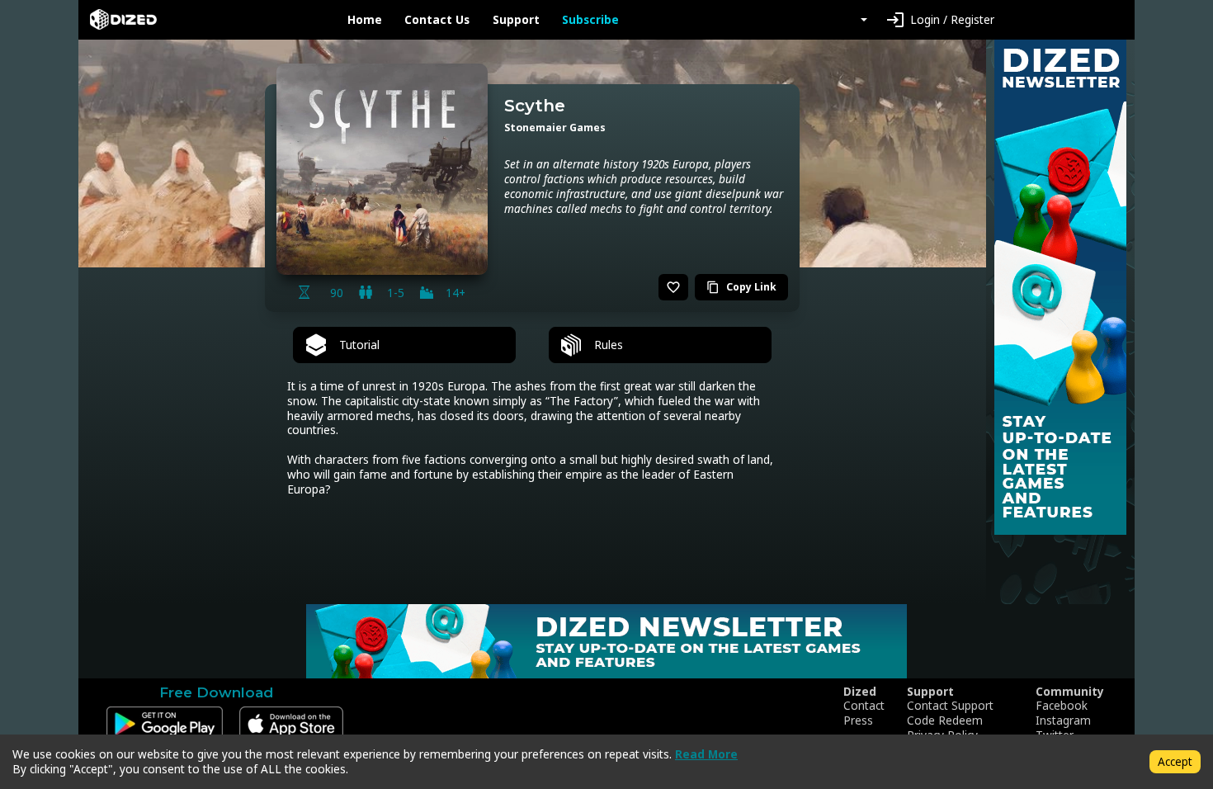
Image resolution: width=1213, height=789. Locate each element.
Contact (864, 705)
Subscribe (590, 19)
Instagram (1063, 720)
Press (858, 720)
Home (364, 19)
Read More (706, 754)
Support (516, 19)
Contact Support (950, 705)
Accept (1175, 761)
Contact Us (437, 19)
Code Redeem (945, 720)
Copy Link (741, 287)
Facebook (1062, 705)
